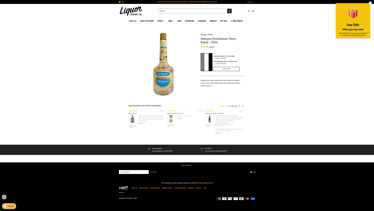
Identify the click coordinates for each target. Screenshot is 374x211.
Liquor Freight (133, 198)
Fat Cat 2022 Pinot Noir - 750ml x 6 (209, 125)
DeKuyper (204, 35)
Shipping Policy (167, 188)
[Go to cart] (253, 11)
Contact (198, 188)
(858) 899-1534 (196, 183)
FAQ (205, 188)
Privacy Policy (143, 188)
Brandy (210, 35)
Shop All (134, 188)
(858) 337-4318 (208, 183)
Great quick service (175, 113)
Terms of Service (180, 188)
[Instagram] (122, 2)
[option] (163, 64)
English (250, 2)
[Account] (249, 11)
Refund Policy (155, 188)
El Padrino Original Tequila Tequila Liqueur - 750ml (132, 126)
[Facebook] (119, 2)
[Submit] (229, 11)
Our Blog (191, 188)
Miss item (133, 113)
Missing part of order (215, 113)
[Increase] (210, 62)
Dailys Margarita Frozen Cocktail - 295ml (171, 125)
